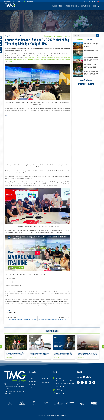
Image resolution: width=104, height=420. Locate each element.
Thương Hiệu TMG (75, 6)
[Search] (97, 35)
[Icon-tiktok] (94, 1)
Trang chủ (54, 6)
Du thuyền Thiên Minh (64, 59)
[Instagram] (87, 1)
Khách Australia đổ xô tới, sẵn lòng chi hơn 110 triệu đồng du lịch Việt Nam (39, 354)
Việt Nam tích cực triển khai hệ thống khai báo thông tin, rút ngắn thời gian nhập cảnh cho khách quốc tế (90, 68)
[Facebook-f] (84, 1)
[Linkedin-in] (86, 382)
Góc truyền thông (85, 6)
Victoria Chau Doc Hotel (15, 59)
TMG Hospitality (29, 57)
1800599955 (60, 393)
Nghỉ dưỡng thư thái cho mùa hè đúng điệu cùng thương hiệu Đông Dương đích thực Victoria (88, 354)
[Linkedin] (89, 1)
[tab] (80, 39)
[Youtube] (92, 1)
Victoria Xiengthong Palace (30, 59)
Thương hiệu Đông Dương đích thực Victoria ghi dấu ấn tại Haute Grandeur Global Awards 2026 (91, 74)
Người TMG (67, 6)
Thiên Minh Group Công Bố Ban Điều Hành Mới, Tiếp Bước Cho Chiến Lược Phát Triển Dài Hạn (63, 354)
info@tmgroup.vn (61, 390)
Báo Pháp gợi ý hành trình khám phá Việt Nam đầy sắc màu (91, 45)
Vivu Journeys (37, 57)
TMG (8, 310)
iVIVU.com (9, 61)
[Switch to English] (98, 1)
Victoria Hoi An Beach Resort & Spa (51, 57)
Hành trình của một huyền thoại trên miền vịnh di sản (91, 51)
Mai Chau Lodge (41, 59)
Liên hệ (94, 6)
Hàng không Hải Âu (52, 59)
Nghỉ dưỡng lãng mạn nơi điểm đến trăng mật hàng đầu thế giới (91, 59)
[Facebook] (79, 84)
